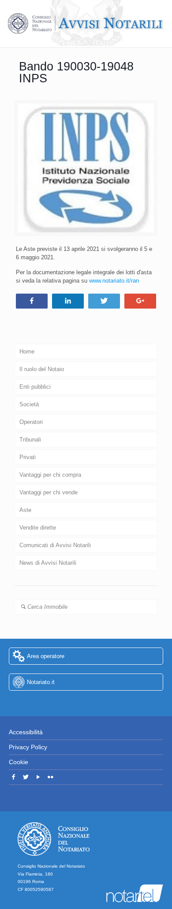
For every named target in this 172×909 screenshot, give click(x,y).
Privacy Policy (28, 747)
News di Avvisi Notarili (47, 562)
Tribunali (30, 439)
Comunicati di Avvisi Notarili (55, 545)
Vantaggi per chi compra (50, 474)
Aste (25, 510)
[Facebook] (13, 777)
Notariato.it (41, 682)
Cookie (18, 761)
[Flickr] (50, 777)
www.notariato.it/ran (114, 280)
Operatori (31, 422)
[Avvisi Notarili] (86, 23)
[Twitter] (25, 777)
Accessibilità (26, 732)
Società (29, 404)
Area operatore (45, 656)
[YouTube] (38, 777)
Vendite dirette (37, 527)
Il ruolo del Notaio (41, 369)
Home (26, 351)
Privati (27, 457)
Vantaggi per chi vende (48, 492)
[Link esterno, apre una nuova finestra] (86, 703)
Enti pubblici (35, 386)
